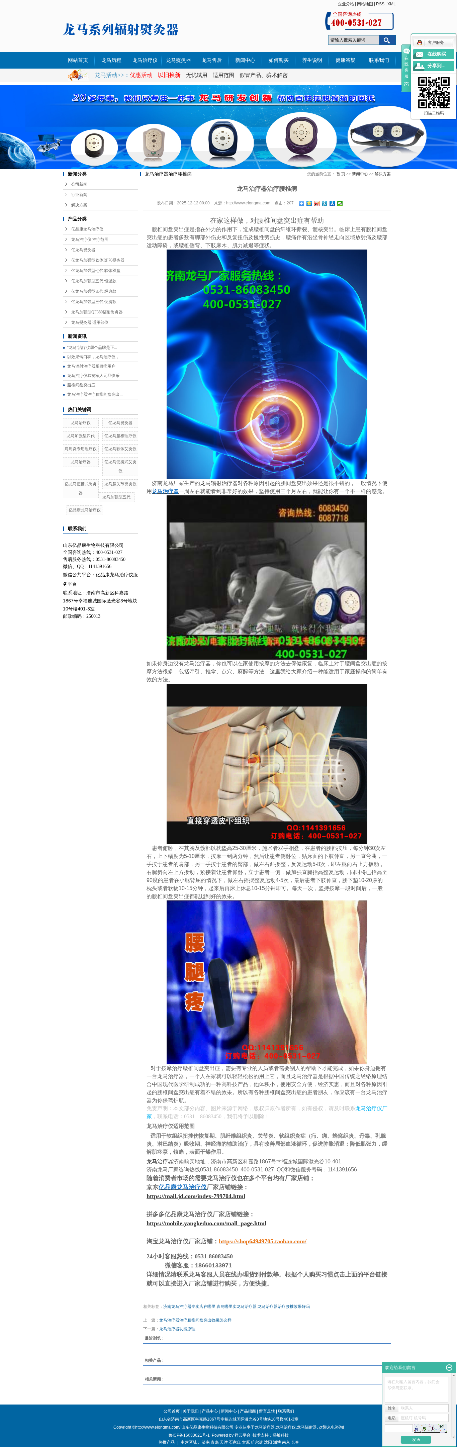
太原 (246, 1442)
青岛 (215, 1442)
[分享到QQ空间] (309, 203)
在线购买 (437, 54)
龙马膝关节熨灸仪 (120, 484)
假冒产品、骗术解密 (264, 75)
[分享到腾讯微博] (325, 203)
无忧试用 (197, 75)
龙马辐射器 (307, 1427)
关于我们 (191, 1411)
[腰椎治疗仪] (267, 982)
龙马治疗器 (81, 462)
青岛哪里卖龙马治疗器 (236, 1306)
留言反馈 (267, 1411)
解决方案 (79, 205)
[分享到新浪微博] (317, 203)
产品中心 (210, 1411)
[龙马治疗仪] (267, 577)
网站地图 (365, 4)
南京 (286, 1442)
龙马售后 (212, 60)
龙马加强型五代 (116, 497)
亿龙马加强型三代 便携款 (93, 301)
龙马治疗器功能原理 (177, 1329)
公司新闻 (79, 184)
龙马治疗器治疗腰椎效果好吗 (284, 1306)
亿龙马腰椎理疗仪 (120, 435)
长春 (295, 1442)
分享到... (437, 65)
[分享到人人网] (332, 203)
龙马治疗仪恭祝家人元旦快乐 (93, 375)
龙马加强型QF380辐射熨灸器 (97, 312)
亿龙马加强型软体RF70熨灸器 (97, 260)
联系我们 (379, 60)
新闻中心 (245, 60)
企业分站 (346, 4)
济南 (206, 1442)
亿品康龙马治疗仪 (87, 229)
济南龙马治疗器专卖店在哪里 (189, 1306)
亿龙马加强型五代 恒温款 (93, 281)
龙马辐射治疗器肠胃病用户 (91, 366)
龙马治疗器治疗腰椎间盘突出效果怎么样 (195, 1320)
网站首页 (78, 60)
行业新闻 (79, 194)
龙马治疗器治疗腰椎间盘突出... (94, 394)
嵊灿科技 (281, 1435)
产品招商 (248, 1411)
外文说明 (78, 77)
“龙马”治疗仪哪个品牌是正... (92, 347)
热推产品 (167, 1442)
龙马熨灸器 (178, 60)
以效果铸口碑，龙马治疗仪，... (94, 357)
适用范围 (223, 75)
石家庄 (235, 1442)
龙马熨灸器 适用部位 (89, 322)
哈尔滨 (257, 1442)
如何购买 (279, 60)
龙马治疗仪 (145, 60)
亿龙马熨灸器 (83, 250)
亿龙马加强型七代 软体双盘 (95, 270)
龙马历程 (111, 60)
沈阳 (268, 1442)
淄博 (277, 1442)
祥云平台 (243, 1435)
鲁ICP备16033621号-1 (189, 1435)
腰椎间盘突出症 (81, 385)
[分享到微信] (340, 203)
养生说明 (312, 60)
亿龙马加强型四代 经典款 (93, 291)
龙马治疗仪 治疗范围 (89, 239)
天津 (224, 1442)
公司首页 (172, 1411)
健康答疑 (346, 60)
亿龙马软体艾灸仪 (120, 449)
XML (391, 4)
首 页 (340, 174)
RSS (380, 4)
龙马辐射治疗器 (219, 483)
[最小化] (449, 1367)
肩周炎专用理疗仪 (81, 449)
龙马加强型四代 (81, 435)
